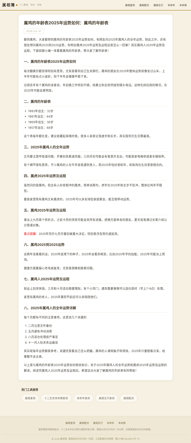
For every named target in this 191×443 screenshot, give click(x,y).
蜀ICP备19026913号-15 (127, 438)
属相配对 (144, 5)
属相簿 (8, 5)
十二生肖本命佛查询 (56, 398)
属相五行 (158, 5)
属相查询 (130, 5)
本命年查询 (83, 398)
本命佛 (183, 5)
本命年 (171, 5)
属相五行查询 (107, 398)
